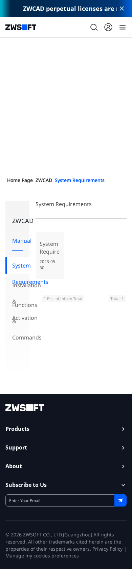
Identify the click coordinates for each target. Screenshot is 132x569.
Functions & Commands (21, 307)
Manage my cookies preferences (42, 555)
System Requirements (80, 180)
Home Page (20, 180)
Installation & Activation (21, 287)
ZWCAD (44, 180)
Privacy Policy (107, 549)
